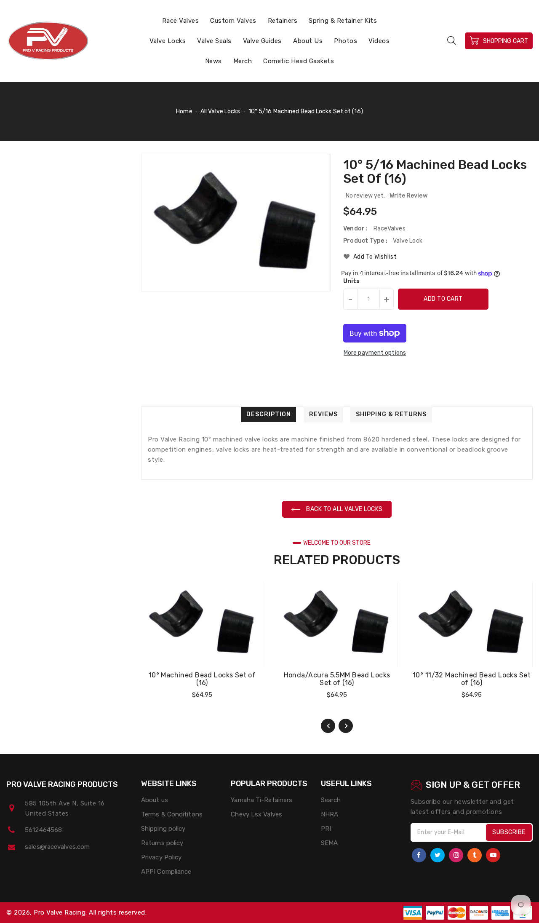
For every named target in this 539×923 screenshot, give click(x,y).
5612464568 (43, 830)
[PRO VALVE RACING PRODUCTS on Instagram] (456, 855)
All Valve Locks (220, 111)
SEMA (329, 843)
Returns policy (162, 843)
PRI (326, 828)
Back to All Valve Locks (344, 509)
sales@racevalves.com (57, 847)
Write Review (408, 195)
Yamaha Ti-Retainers (261, 800)
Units (351, 281)
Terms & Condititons (172, 814)
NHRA (329, 814)
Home (184, 111)
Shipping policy (163, 828)
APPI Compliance (166, 871)
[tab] (268, 415)
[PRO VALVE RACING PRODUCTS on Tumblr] (474, 855)
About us (154, 800)
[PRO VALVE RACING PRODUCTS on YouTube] (493, 855)
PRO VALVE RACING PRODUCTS (62, 784)
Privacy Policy (161, 857)
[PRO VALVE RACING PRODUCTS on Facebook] (419, 855)
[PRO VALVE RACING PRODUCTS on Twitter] (437, 855)
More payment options (375, 352)
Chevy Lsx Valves (256, 814)
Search (331, 800)
